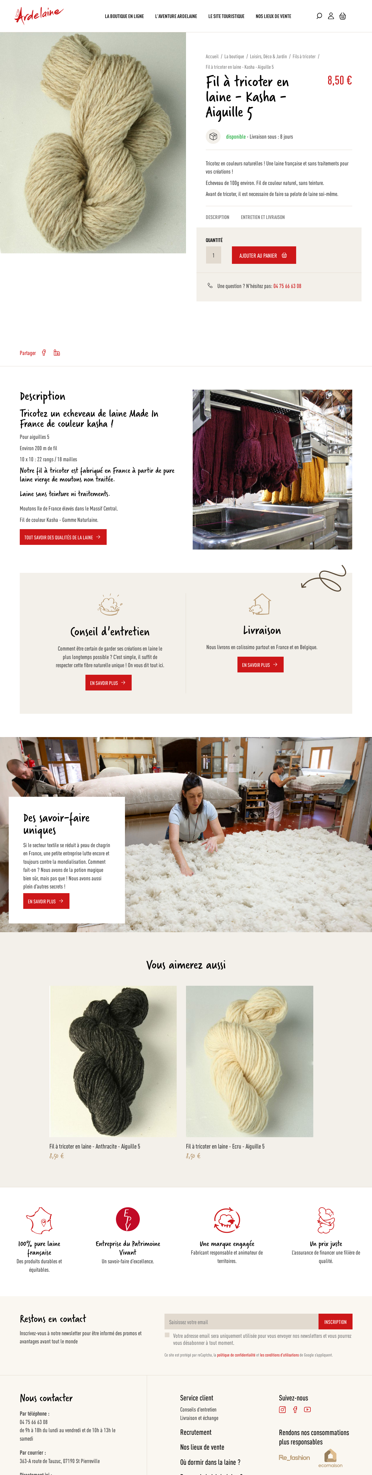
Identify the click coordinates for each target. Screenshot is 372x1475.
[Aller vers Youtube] (307, 1409)
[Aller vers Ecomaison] (335, 1459)
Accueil (212, 55)
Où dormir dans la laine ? (210, 1461)
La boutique (234, 55)
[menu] (186, 15)
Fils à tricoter (304, 55)
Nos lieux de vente (202, 1446)
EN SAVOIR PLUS (42, 901)
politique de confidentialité (236, 1354)
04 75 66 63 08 (287, 285)
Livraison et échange (199, 1417)
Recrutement (196, 1431)
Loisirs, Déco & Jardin (268, 55)
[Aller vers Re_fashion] (294, 1458)
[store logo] (39, 16)
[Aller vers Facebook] (294, 1409)
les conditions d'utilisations (279, 1354)
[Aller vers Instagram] (282, 1409)
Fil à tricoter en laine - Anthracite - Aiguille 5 (94, 1146)
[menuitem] (124, 15)
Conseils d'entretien (198, 1409)
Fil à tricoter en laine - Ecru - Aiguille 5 (225, 1146)
